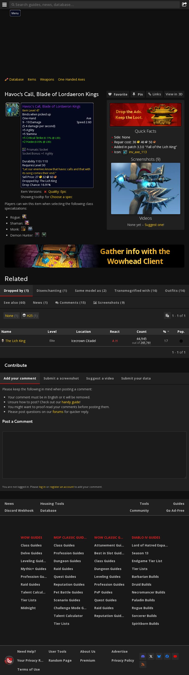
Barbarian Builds (145, 576)
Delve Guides (31, 553)
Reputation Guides (69, 584)
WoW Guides (31, 537)
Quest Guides (65, 576)
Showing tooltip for (35, 197)
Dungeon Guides (67, 561)
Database (16, 79)
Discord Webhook (19, 510)
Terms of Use (28, 669)
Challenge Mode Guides (71, 608)
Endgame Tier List (147, 561)
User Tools (57, 651)
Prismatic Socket (37, 150)
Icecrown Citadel (83, 341)
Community (139, 510)
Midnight (28, 608)
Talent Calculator (34, 592)
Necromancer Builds (148, 592)
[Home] (9, 663)
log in (42, 486)
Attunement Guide (109, 545)
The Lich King (15, 341)
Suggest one (154, 224)
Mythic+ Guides (33, 569)
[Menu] (4, 4)
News (9, 503)
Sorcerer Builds (144, 616)
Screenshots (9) (145, 159)
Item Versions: (32, 191)
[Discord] (142, 656)
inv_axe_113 (137, 152)
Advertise (120, 651)
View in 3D (174, 94)
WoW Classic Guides (110, 537)
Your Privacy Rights (31, 660)
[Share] (184, 4)
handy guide (71, 402)
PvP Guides (103, 592)
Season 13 (140, 553)
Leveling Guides (34, 561)
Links (157, 94)
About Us (87, 651)
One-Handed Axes (71, 79)
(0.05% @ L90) (42, 141)
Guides (178, 503)
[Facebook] (167, 656)
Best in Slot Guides (109, 553)
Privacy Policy (123, 660)
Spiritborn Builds (145, 623)
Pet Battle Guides (68, 592)
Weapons (47, 79)
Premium (87, 660)
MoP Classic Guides (71, 537)
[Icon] (12, 110)
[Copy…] (167, 315)
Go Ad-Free (175, 510)
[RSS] (142, 664)
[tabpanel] (94, 333)
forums (58, 411)
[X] (151, 656)
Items (32, 79)
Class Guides (31, 545)
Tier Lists (28, 600)
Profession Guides (34, 576)
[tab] (16, 290)
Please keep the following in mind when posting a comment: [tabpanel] (55, 437)
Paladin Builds (143, 600)
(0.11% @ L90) (51, 138)
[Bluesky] (159, 656)
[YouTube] (175, 656)
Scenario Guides (67, 600)
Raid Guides (30, 584)
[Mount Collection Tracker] (94, 256)
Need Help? (26, 651)
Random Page (60, 660)
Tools (144, 503)
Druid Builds (141, 584)
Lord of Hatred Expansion (150, 545)
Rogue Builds (142, 608)
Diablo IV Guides (146, 537)
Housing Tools (52, 503)
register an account (62, 486)
